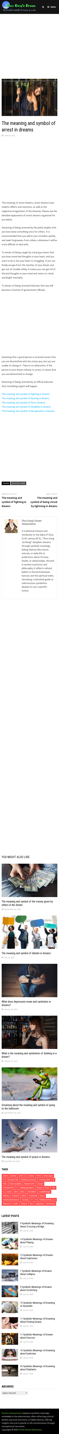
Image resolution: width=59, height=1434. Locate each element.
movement (33, 1196)
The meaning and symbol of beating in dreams (25, 398)
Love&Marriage (44, 1192)
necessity (25, 1200)
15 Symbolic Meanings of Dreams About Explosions (36, 1257)
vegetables (39, 1204)
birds (39, 1176)
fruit (53, 1188)
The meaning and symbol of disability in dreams (26, 406)
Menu (53, 7)
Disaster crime (18, 483)
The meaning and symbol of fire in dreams (23, 402)
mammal (15, 1196)
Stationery (7, 1204)
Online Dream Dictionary (29, 1429)
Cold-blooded (44, 1180)
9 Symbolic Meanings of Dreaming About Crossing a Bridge (37, 1225)
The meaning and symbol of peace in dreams (26, 1157)
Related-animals (45, 1200)
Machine (6, 1196)
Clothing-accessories (28, 1180)
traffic (16, 1204)
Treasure (24, 1204)
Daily (5, 1184)
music (42, 1196)
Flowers (39, 1188)
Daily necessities (15, 1184)
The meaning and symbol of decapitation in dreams (28, 411)
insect (9, 1192)
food (47, 1188)
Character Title (12, 1180)
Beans (32, 1176)
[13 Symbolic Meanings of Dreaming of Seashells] (10, 1303)
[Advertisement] (29, 43)
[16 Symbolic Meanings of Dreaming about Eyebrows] (10, 1350)
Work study (50, 1204)
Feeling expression (27, 1188)
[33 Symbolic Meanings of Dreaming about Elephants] (10, 1366)
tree (31, 1204)
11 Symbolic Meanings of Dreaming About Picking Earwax (37, 1320)
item (16, 1192)
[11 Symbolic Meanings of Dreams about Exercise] (10, 1334)
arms (21, 1176)
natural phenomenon (11, 1200)
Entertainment (8, 1188)
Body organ (48, 1176)
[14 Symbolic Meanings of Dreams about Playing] (10, 1239)
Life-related (31, 1192)
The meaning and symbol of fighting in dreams (26, 394)
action (5, 1176)
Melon (24, 1196)
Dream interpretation (12, 1413)
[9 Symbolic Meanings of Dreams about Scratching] (10, 1287)
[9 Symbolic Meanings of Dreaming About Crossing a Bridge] (10, 1223)
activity (13, 1176)
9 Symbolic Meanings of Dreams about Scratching (36, 1288)
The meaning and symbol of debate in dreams (26, 953)
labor (22, 1192)
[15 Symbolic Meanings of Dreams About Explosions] (10, 1255)
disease (40, 1184)
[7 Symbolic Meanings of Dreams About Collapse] (10, 1271)
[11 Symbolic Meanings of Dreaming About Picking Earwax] (10, 1319)
